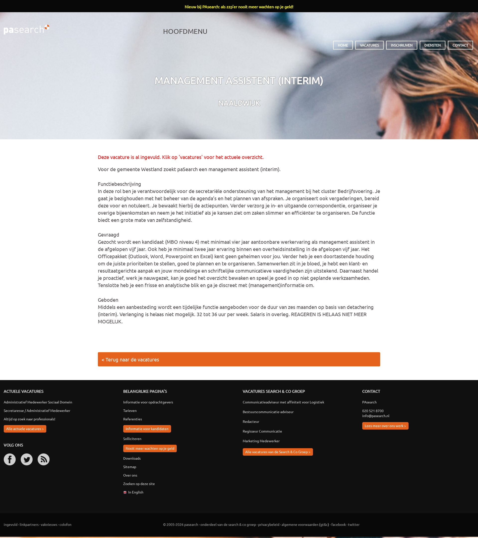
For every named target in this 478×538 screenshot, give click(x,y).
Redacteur (251, 421)
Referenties (132, 419)
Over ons (130, 475)
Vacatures (369, 45)
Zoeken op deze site (139, 483)
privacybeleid (268, 524)
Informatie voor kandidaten (147, 428)
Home (343, 45)
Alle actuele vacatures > (25, 428)
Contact (460, 45)
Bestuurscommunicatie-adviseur (268, 411)
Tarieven (130, 410)
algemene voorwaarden (300, 524)
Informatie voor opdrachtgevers (148, 402)
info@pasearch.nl (375, 415)
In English (135, 492)
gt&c (324, 524)
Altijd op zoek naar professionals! (29, 419)
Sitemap (129, 466)
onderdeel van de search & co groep (228, 524)
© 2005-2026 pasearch (180, 524)
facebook (338, 524)
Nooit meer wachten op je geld (150, 448)
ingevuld (10, 524)
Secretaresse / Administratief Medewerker (37, 410)
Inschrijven (402, 45)
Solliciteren (132, 438)
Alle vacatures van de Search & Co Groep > (277, 451)
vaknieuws (49, 524)
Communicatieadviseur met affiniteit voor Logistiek (283, 402)
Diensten (432, 45)
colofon (65, 524)
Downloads (132, 458)
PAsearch (26, 30)
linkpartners (29, 524)
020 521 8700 (373, 410)
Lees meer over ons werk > (385, 425)
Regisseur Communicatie (262, 431)
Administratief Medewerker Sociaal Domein (38, 402)
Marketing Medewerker (261, 441)
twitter (353, 524)
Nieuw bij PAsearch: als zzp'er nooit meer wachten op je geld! (239, 6)
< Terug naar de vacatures (130, 359)
